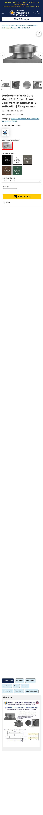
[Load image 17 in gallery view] (27, 85)
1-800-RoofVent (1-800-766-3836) (15, 2)
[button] (2, 12)
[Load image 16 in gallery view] (16, 85)
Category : (6, 119)
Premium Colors (8, 178)
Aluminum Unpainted (11, 140)
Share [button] (8, 202)
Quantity (6, 187)
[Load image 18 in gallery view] (37, 85)
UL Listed (25, 686)
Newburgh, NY (34, 7)
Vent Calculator (31, 691)
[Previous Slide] (2, 54)
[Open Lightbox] (38, 33)
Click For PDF (8, 697)
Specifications (8, 681)
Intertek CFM (7, 691)
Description (30, 681)
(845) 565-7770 (34, 2)
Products (5, 25)
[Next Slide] (40, 54)
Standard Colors (9, 153)
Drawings (19, 681)
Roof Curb (19, 691)
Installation (7, 686)
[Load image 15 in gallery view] (6, 85)
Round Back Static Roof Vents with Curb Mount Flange (20, 120)
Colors (16, 686)
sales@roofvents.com (21, 4)
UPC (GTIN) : (7, 115)
